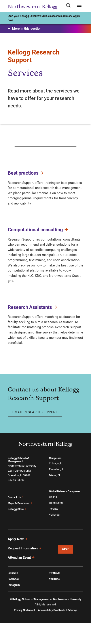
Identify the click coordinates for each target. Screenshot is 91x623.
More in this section (26, 29)
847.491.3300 (16, 480)
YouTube (54, 579)
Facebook (13, 579)
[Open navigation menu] (79, 5)
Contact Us (14, 497)
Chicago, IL (55, 463)
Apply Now (16, 539)
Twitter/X (54, 573)
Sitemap (72, 610)
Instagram (14, 585)
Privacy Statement (24, 610)
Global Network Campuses (64, 491)
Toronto (53, 508)
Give (65, 549)
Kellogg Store (16, 509)
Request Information (23, 548)
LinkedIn (13, 573)
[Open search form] (69, 5)
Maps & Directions (18, 503)
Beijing (53, 496)
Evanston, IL (56, 469)
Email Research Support (34, 412)
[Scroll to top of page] (83, 600)
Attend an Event (19, 558)
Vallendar (55, 514)
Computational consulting (35, 229)
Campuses (55, 458)
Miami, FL (55, 475)
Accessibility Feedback (51, 610)
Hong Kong (56, 502)
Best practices (23, 173)
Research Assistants (30, 307)
